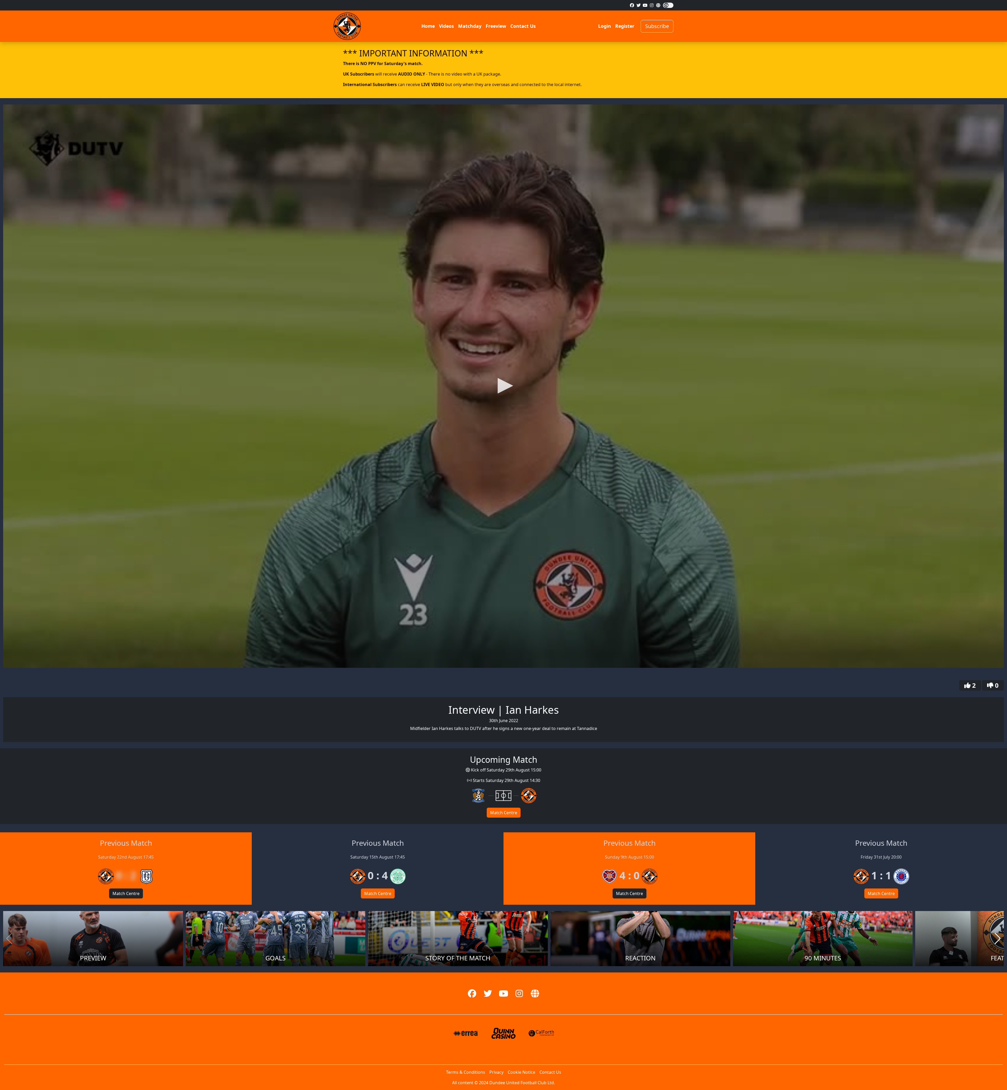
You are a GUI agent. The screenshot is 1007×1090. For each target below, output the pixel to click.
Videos (446, 26)
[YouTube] (645, 5)
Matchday (469, 26)
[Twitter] (638, 5)
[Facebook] (632, 5)
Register (624, 26)
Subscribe (657, 26)
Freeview (496, 26)
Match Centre (503, 813)
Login (604, 26)
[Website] (658, 5)
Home (428, 26)
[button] (503, 385)
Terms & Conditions (465, 1072)
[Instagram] (651, 5)
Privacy (496, 1072)
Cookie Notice (521, 1072)
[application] (503, 386)
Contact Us (523, 26)
